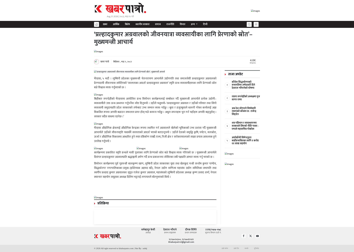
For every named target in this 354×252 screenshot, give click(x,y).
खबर (105, 24)
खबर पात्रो (104, 61)
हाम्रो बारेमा (225, 248)
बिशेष (127, 24)
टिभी (205, 24)
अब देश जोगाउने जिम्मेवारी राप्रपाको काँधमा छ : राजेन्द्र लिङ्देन (244, 111)
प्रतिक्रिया (103, 203)
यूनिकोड (256, 248)
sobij (145, 248)
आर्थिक (116, 24)
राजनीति (170, 24)
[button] (249, 24)
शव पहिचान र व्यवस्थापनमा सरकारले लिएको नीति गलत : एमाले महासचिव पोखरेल (245, 126)
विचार (182, 24)
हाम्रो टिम (236, 248)
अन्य (193, 24)
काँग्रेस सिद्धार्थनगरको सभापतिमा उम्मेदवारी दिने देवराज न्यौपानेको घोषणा (243, 85)
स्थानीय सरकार (142, 24)
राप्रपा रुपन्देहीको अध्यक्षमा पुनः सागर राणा (246, 98)
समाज (158, 24)
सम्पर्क (246, 248)
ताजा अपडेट (235, 74)
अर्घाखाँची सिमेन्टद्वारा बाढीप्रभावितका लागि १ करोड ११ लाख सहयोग (245, 140)
